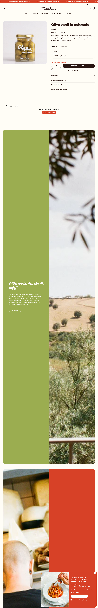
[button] (4, 9)
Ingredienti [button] (54, 75)
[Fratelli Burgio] (49, 8)
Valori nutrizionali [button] (56, 85)
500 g (62, 55)
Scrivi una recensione (49, 112)
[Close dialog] (95, 573)
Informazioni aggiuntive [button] (58, 80)
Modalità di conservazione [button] (59, 89)
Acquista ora (73, 70)
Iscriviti (92, 596)
